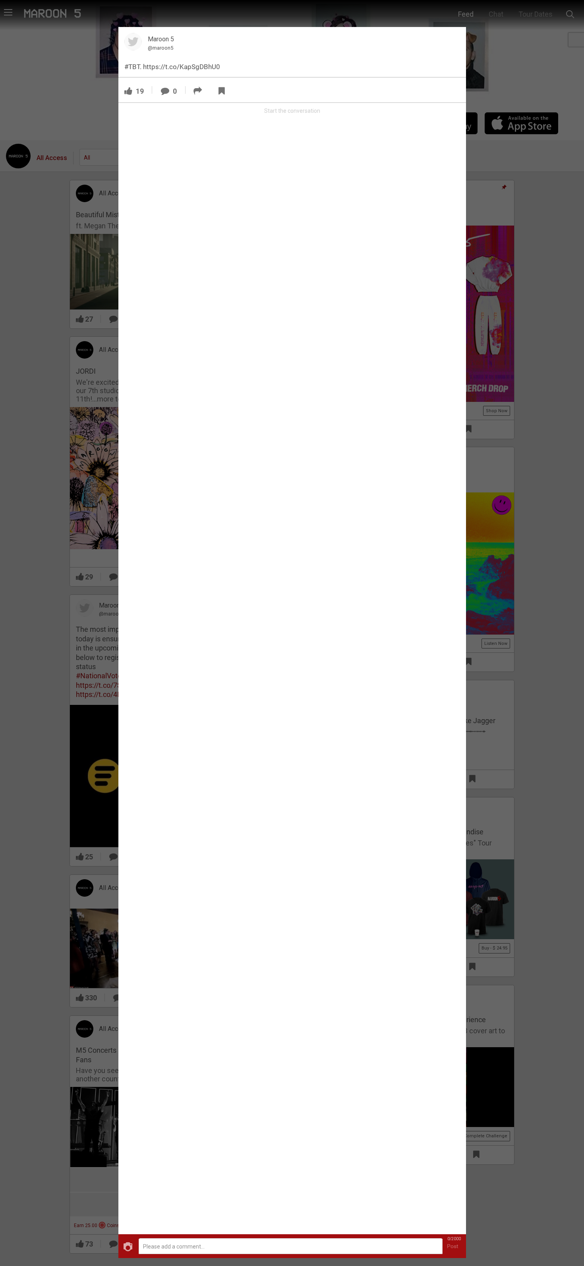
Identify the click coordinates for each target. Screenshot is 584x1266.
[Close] (455, 37)
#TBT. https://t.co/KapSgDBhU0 (172, 67)
